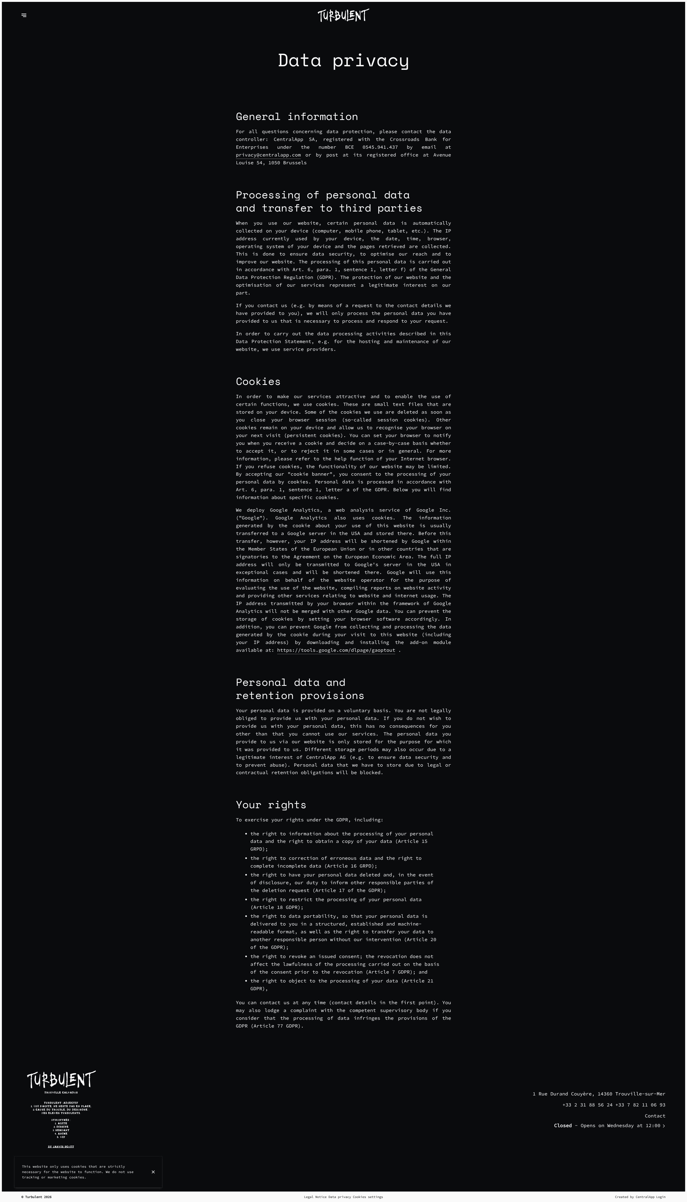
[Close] (153, 1172)
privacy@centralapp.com (268, 155)
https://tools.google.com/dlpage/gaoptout (336, 650)
